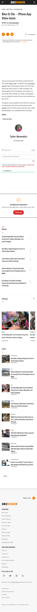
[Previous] (30, 298)
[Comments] (26, 34)
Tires (12, 369)
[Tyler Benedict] (18, 128)
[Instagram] (16, 575)
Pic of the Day (6, 525)
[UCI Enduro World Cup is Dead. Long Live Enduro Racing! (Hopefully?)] (6, 433)
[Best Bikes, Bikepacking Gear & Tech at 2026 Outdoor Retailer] (6, 359)
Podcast (4, 563)
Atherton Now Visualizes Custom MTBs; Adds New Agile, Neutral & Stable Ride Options (22, 448)
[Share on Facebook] (3, 34)
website (4, 108)
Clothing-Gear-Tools (7, 542)
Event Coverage (6, 516)
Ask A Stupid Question (8, 560)
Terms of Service (6, 597)
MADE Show (13, 414)
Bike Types (5, 512)
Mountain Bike (7, 119)
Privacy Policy (5, 588)
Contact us (5, 554)
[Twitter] (10, 575)
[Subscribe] (22, 575)
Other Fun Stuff (6, 522)
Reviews (12, 400)
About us (4, 550)
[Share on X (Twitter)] (7, 34)
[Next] (33, 298)
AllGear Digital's (16, 582)
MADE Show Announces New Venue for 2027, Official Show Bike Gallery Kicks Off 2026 (22, 419)
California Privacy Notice (8, 591)
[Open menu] (2, 2)
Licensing (4, 594)
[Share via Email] (12, 34)
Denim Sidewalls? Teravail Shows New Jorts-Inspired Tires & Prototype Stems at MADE (14, 270)
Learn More (23, 41)
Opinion (12, 430)
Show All (5, 476)
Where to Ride (6, 532)
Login (33, 150)
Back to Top (27, 498)
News (3, 332)
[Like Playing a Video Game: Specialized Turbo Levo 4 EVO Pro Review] (6, 404)
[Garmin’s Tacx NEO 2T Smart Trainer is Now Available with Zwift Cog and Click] (6, 463)
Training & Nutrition (14, 459)
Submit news (5, 557)
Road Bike (5, 539)
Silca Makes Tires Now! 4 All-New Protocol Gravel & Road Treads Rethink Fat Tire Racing (14, 283)
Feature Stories (6, 519)
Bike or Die (13, 83)
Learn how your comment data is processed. (18, 165)
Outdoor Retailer (14, 355)
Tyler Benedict (14, 23)
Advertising (5, 567)
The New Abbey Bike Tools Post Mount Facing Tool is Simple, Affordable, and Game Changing (13, 238)
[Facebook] (3, 575)
